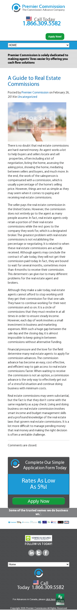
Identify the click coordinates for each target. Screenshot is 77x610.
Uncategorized (27, 97)
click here (50, 599)
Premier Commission (35, 92)
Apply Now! (55, 36)
